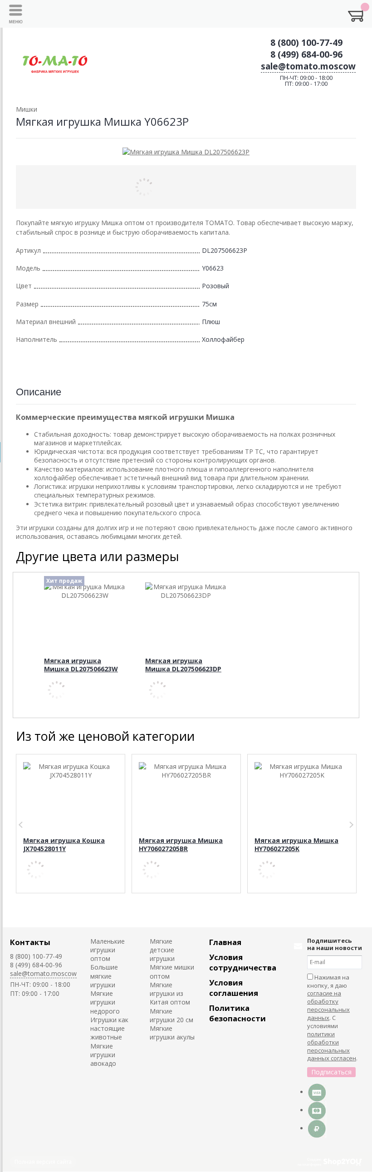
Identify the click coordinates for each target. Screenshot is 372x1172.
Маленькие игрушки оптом (107, 950)
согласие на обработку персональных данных (328, 1005)
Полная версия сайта (43, 1162)
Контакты (30, 942)
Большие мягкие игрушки (104, 976)
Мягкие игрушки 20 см (171, 1015)
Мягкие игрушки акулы (172, 1032)
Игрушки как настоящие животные (109, 1028)
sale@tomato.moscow (308, 66)
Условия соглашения (233, 987)
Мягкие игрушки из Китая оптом (170, 993)
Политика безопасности (237, 1013)
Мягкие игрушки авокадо (103, 1055)
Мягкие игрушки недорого (105, 1002)
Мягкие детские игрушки (162, 950)
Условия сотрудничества (242, 962)
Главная (225, 942)
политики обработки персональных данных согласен (331, 1046)
